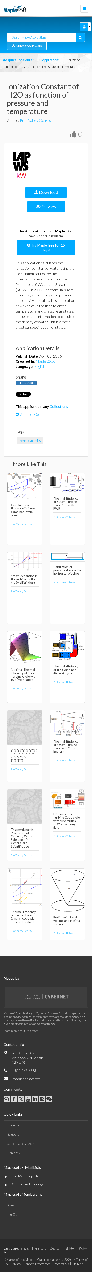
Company (13, 1153)
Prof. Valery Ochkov (36, 120)
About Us (11, 978)
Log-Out (12, 1215)
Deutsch (55, 1248)
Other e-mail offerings (27, 1184)
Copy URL (27, 383)
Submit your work (28, 46)
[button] (84, 26)
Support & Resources (21, 1144)
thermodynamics (30, 440)
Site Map (77, 1264)
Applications (50, 60)
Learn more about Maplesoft (21, 1030)
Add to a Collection (35, 414)
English (39, 366)
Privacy (16, 1264)
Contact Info (14, 1044)
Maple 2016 (45, 361)
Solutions (13, 1134)
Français (40, 1248)
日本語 (69, 1248)
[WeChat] (49, 1099)
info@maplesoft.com (26, 1079)
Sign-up (12, 1205)
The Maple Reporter (26, 1176)
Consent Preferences (36, 1264)
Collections (59, 406)
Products (13, 1125)
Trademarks (61, 1264)
